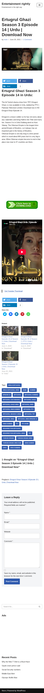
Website (7, 532)
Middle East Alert (8, 674)
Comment (8, 541)
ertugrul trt (30, 414)
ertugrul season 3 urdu (12, 414)
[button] (9, 81)
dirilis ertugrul (14, 385)
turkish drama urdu (24, 438)
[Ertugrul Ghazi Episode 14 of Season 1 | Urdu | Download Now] (10, 330)
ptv (17, 423)
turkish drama (8, 438)
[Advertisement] (22, 169)
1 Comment (27, 39)
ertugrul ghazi (30, 399)
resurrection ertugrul (12, 428)
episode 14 (6, 394)
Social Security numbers (11, 670)
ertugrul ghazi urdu (11, 404)
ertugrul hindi (27, 404)
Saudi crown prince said (11, 666)
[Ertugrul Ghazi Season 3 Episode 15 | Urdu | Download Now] (10, 356)
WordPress (21, 691)
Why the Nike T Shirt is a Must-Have (16, 662)
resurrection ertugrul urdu (14, 433)
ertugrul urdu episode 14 (27, 419)
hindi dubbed (7, 423)
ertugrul (17, 394)
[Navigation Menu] (39, 5)
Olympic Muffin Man (9, 678)
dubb (25, 390)
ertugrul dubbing (31, 394)
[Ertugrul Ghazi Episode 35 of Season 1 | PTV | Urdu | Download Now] (29, 330)
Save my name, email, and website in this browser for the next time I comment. (20, 574)
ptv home (25, 423)
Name (7, 513)
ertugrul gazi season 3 (12, 399)
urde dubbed (29, 443)
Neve (4, 691)
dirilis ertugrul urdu (11, 390)
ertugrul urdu (8, 419)
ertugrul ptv (28, 409)
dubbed (33, 390)
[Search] (39, 606)
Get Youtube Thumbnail (14, 291)
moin (6, 39)
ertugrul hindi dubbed (11, 409)
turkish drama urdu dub (12, 443)
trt (30, 433)
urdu (5, 447)
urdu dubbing (15, 447)
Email (7, 522)
